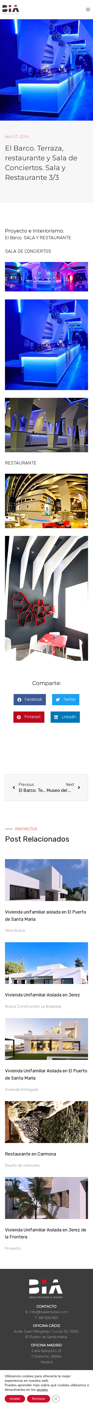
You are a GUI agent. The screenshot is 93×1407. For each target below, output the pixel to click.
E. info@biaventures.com (47, 1312)
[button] (30, 699)
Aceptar (15, 1399)
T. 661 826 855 (46, 1318)
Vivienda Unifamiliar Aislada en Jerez (42, 995)
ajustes (42, 1390)
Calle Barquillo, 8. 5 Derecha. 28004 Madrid (46, 1356)
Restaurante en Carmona (30, 1154)
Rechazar (38, 1399)
